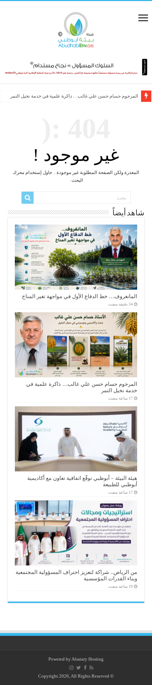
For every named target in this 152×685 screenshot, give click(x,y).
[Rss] (91, 667)
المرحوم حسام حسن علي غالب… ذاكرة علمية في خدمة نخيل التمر (74, 96)
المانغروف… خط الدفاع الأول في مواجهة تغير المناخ (79, 296)
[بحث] (28, 198)
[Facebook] (85, 667)
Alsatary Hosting (87, 659)
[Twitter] (79, 667)
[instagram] (71, 667)
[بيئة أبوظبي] (76, 27)
